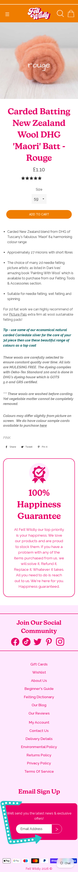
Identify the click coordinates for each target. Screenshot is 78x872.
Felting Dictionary (39, 697)
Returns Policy (39, 755)
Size (39, 189)
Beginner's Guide (39, 688)
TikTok (27, 643)
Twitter (39, 642)
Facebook (16, 643)
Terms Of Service (39, 771)
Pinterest (50, 642)
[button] (31, 178)
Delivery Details (39, 738)
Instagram (61, 642)
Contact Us (39, 730)
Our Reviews (39, 713)
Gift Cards (39, 664)
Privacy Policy (39, 763)
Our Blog (39, 705)
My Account (39, 722)
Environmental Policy (39, 747)
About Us (39, 680)
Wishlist (39, 672)
